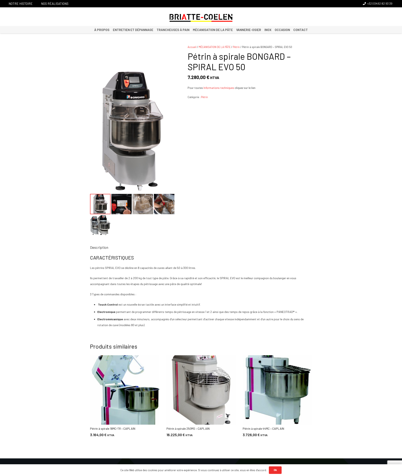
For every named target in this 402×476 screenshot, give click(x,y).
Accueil (192, 47)
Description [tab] (99, 247)
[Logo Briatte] (201, 18)
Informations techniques (219, 87)
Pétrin (236, 47)
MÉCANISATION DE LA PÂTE (215, 47)
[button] (168, 51)
